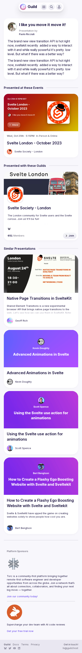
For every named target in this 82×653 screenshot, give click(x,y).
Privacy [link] (35, 644)
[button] (44, 7)
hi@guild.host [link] (70, 648)
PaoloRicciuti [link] (27, 34)
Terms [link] (25, 644)
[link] (23, 7)
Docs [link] (16, 644)
